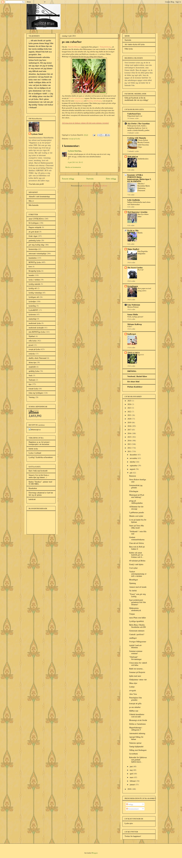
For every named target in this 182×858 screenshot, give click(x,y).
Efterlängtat (133, 491)
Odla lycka (129, 48)
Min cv (31, 201)
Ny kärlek (133, 590)
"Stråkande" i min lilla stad (137, 532)
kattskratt (32, 499)
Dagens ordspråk (35, 227)
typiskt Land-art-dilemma (135, 646)
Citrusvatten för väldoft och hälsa (138, 664)
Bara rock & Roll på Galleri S (137, 547)
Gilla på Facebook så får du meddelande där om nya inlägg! (136, 98)
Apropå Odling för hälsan (136, 738)
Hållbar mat (133, 710)
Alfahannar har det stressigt (136, 507)
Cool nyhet (133, 568)
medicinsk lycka (35, 323)
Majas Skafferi (133, 249)
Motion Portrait (133, 307)
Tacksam (32, 380)
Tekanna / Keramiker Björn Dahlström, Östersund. (144, 187)
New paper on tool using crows (144, 289)
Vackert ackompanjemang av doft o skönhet (138, 573)
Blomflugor (133, 579)
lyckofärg (32, 306)
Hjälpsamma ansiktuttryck (135, 609)
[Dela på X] (103, 135)
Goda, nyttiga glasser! (135, 316)
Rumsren (132, 476)
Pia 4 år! (140, 270)
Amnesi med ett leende (137, 587)
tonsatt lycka (33, 388)
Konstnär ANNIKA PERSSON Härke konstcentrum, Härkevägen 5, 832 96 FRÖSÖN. (139, 178)
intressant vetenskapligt (37, 253)
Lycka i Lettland (35, 453)
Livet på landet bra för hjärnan (137, 520)
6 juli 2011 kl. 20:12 (75, 162)
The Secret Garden (135, 267)
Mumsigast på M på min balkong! (136, 496)
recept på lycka (74, 138)
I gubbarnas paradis (136, 512)
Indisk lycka (33, 448)
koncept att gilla (135, 703)
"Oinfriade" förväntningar (135, 658)
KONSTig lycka (35, 262)
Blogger (94, 853)
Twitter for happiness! (133, 836)
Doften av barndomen (137, 724)
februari (133, 781)
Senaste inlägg (68, 178)
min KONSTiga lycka (37, 332)
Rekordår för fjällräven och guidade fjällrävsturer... (138, 759)
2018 (130, 426)
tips (30, 384)
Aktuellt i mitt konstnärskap (39, 196)
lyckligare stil (34, 297)
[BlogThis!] (101, 135)
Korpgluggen (132, 286)
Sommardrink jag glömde (135, 486)
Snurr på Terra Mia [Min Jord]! (136, 526)
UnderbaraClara (134, 113)
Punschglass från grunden (135, 698)
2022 (130, 411)
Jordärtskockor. (143, 158)
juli (131, 472)
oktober (133, 461)
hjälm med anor (135, 676)
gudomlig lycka (34, 240)
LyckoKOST (33, 310)
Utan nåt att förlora (136, 543)
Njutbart (32, 336)
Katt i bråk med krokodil (38, 470)
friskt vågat (33, 236)
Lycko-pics (129, 823)
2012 (130, 448)
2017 (130, 429)
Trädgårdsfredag (105, 47)
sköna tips (32, 362)
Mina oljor (133, 683)
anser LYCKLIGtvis (36, 218)
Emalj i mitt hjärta (136, 564)
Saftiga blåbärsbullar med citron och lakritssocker (138, 203)
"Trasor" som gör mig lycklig (137, 595)
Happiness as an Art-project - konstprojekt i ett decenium (40, 443)
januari (133, 784)
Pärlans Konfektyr (134, 386)
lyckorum (32, 314)
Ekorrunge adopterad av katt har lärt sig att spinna (41, 493)
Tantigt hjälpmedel (136, 746)
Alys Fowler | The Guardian (138, 123)
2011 (130, 451)
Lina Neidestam (133, 304)
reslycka (32, 353)
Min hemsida (33, 205)
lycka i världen (34, 279)
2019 (130, 422)
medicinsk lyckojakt (36, 327)
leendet (31, 275)
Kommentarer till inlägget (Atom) (95, 185)
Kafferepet (131, 334)
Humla (140, 232)
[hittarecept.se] (35, 429)
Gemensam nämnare (136, 630)
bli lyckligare (34, 223)
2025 (130, 400)
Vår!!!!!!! (141, 355)
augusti (133, 469)
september (134, 465)
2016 (130, 433)
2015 (130, 437)
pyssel (31, 345)
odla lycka (32, 340)
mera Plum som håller (137, 617)
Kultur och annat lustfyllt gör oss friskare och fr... (136, 554)
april (132, 773)
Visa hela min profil (36, 184)
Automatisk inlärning (137, 733)
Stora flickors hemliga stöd (137, 480)
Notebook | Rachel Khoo (137, 376)
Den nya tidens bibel (143, 215)
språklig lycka (34, 371)
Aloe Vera (133, 694)
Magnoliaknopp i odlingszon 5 (135, 728)
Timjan (132, 614)
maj (131, 770)
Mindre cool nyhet (136, 516)
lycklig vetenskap (35, 292)
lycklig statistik (34, 284)
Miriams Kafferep (134, 324)
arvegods (132, 690)
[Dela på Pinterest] (108, 135)
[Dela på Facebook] (106, 135)
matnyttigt (32, 319)
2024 (130, 404)
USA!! (129, 326)
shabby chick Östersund (37, 358)
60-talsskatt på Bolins (137, 560)
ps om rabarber (135, 707)
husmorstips (33, 249)
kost (30, 266)
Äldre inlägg (111, 178)
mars (132, 777)
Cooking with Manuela (136, 137)
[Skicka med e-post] (98, 135)
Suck (30, 375)
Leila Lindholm (133, 199)
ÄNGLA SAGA (133, 352)
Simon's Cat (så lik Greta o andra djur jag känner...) (39, 476)
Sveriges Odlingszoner (137, 641)
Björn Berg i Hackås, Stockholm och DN (137, 626)
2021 (130, 415)
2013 (130, 444)
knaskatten (33, 258)
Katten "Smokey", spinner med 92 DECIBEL (40, 482)
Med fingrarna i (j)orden (137, 212)
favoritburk (133, 753)
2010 (130, 789)
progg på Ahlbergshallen (136, 501)
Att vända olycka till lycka (135, 44)
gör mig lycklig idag (36, 244)
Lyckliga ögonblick (136, 621)
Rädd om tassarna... (136, 668)
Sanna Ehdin (132, 314)
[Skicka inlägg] (94, 135)
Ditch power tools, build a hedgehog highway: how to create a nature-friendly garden (138, 128)
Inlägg (130, 804)
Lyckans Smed (73, 150)
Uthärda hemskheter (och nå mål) (136, 715)
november (134, 458)
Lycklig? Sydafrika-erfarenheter (41, 457)
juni (131, 766)
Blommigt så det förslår (138, 720)
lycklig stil (33, 288)
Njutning (132, 583)
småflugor (133, 638)
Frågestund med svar (134, 116)
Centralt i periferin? (136, 634)
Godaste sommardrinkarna (136, 538)
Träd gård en (132, 156)
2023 (130, 408)
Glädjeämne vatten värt (138, 679)
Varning (32, 397)
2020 (130, 418)
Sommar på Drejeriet (137, 672)
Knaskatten (33, 488)
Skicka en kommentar (73, 167)
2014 (130, 440)
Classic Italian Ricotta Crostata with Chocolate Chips (143, 143)
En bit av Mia (132, 230)
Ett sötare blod (133, 381)
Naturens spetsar (135, 743)
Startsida (90, 178)
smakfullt (32, 366)
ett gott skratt (34, 231)
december (133, 454)
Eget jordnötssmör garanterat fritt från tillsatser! (137, 602)
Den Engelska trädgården (143, 252)
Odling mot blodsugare (138, 750)
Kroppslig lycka (35, 271)
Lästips (132, 686)
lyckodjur (32, 301)
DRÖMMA (131, 371)
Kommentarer (133, 809)
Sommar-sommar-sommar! (136, 652)
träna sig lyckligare (36, 393)
